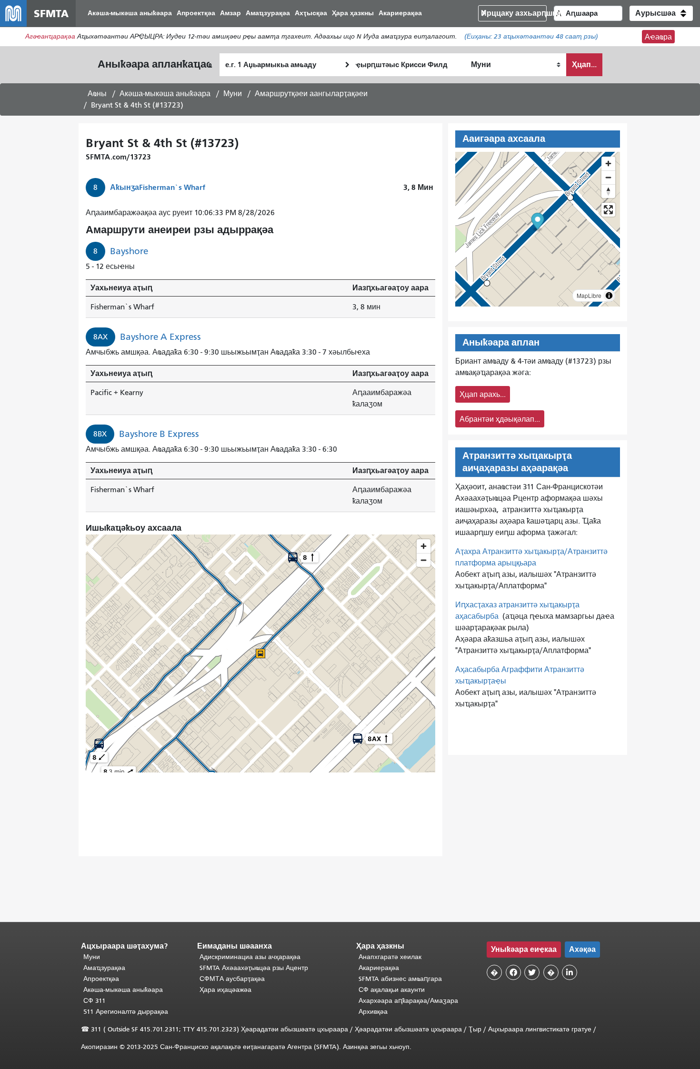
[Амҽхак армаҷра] (608, 177)
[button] (661, 13)
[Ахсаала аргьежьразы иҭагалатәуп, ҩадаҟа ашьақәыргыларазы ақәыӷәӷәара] (608, 191)
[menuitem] (129, 13)
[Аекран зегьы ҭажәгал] (608, 210)
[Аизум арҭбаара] (608, 163)
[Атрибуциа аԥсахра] (609, 295)
